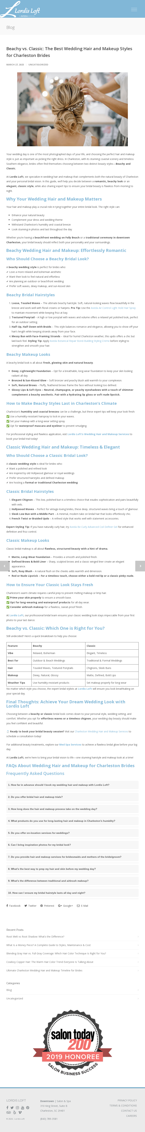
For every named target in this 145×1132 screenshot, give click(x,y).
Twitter (32, 905)
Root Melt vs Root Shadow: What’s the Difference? (35, 936)
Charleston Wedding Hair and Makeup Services (101, 731)
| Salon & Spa (55, 1101)
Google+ (67, 905)
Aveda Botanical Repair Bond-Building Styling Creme (80, 341)
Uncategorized (38, 64)
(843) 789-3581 (49, 1118)
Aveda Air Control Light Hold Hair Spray (113, 308)
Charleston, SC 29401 (52, 1110)
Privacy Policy (127, 1100)
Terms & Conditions (123, 1105)
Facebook (14, 905)
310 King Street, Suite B (53, 1106)
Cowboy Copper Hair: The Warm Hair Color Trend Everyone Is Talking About (49, 962)
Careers (131, 1115)
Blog (9, 990)
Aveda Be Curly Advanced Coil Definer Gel (93, 527)
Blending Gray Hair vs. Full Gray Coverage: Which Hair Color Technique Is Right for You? (56, 953)
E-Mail (84, 905)
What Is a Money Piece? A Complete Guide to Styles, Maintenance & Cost (48, 945)
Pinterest (48, 905)
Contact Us (129, 1110)
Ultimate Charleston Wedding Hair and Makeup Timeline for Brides (44, 970)
